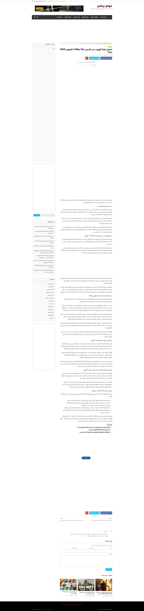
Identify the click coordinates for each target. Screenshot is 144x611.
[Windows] (90, 536)
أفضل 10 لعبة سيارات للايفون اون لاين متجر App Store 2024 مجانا (93, 427)
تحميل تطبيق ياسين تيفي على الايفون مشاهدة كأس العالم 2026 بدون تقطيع (43, 261)
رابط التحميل (85, 458)
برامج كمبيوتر (85, 17)
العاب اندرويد (77, 17)
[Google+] (90, 534)
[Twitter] (96, 536)
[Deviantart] (101, 534)
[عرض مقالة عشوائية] (34, 17)
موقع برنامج (104, 6)
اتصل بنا (55, 1)
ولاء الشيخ (109, 55)
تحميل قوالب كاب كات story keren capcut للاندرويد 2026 (44, 232)
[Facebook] (96, 534)
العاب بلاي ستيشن (49, 292)
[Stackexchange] (105, 536)
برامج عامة (59, 17)
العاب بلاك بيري (50, 289)
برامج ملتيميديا (50, 309)
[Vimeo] (94, 536)
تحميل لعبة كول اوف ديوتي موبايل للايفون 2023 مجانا (87, 593)
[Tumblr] (97, 536)
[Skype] (73, 534)
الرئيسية (63, 1)
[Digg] (99, 534)
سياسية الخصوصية (50, 1)
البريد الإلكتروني (91, 548)
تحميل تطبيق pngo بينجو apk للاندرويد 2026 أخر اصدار (43, 247)
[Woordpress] (88, 536)
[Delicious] (103, 534)
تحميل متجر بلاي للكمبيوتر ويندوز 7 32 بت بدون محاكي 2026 (43, 227)
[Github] (92, 534)
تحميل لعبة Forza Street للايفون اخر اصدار (99, 430)
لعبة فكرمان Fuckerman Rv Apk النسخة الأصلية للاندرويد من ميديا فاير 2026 (44, 256)
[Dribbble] (97, 534)
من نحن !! (59, 1)
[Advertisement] (72, 30)
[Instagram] (86, 534)
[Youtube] (84, 536)
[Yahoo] (86, 536)
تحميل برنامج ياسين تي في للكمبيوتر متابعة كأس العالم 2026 (43, 266)
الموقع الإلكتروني (74, 548)
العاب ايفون (105, 43)
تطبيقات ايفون (94, 17)
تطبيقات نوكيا (50, 315)
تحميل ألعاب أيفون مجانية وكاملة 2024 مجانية (69, 592)
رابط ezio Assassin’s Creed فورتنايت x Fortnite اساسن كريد (95, 432)
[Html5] (88, 534)
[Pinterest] (81, 534)
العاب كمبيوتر (68, 17)
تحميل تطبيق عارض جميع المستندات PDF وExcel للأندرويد (43, 237)
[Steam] (101, 536)
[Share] (75, 534)
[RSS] (77, 534)
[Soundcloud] (71, 534)
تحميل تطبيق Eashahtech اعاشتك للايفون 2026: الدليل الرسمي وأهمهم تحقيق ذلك (43, 251)
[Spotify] (107, 536)
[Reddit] (79, 534)
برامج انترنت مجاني (49, 298)
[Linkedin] (84, 534)
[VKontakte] (92, 536)
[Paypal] (82, 534)
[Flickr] (94, 534)
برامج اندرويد (103, 17)
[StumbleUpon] (99, 536)
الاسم (110, 548)
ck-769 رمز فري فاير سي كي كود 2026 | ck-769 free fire (44, 242)
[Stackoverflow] (103, 536)
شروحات (51, 318)
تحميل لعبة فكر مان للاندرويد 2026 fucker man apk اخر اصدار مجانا (43, 271)
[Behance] (105, 534)
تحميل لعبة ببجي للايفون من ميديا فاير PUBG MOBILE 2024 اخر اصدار (104, 593)
